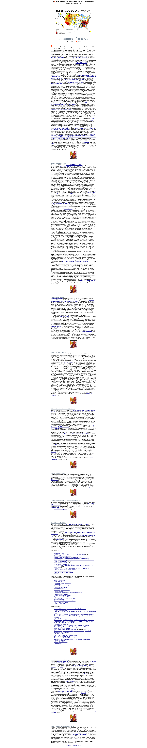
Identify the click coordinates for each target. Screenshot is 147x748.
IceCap (56, 573)
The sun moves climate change (62, 595)
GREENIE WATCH (59, 633)
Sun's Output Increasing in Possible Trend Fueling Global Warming (72, 639)
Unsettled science (59, 588)
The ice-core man (58, 591)
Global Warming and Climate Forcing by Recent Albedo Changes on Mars (74, 620)
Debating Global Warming (61, 642)
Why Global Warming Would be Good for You (66, 635)
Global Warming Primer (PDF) (62, 636)
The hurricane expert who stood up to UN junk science (68, 592)
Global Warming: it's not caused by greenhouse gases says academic (72, 631)
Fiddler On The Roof (59, 640)
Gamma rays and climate (60, 562)
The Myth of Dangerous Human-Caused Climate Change (69, 554)
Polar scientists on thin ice (61, 594)
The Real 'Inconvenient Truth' (62, 624)
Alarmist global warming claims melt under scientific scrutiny (70, 609)
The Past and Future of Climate (62, 571)
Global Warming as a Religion (62, 628)
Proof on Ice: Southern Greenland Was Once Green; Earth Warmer (72, 568)
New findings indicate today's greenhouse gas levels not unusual (71, 625)
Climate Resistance (59, 643)
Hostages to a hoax (59, 553)
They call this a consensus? (61, 586)
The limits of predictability (61, 587)
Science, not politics (59, 580)
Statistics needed (58, 581)
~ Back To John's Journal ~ (73, 746)
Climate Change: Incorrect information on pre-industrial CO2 (70, 627)
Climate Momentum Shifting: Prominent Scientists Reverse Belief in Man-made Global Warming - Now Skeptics (73, 622)
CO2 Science (57, 618)
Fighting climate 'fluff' (59, 603)
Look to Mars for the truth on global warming (65, 598)
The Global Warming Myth (61, 610)
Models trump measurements (62, 590)
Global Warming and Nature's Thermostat (65, 569)
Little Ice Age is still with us (61, 602)
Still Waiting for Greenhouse (61, 632)
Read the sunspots (59, 599)
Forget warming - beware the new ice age (65, 601)
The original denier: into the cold (62, 583)
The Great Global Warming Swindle (63, 572)
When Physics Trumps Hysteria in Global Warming (67, 557)
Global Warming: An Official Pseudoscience (65, 638)
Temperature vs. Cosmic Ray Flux (63, 564)
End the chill (57, 584)
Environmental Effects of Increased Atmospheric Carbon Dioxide (71, 558)
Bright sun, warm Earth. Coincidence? (64, 597)
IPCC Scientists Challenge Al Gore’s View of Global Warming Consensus (74, 614)
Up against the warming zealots (62, 556)
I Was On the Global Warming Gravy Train (65, 629)
